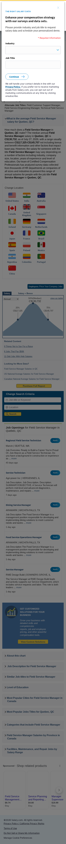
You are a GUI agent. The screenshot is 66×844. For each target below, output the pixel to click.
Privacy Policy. (13, 86)
